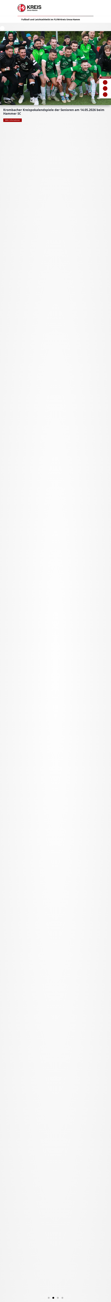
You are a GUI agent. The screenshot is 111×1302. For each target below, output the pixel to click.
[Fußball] (105, 82)
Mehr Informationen (12, 120)
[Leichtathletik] (105, 88)
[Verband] (105, 94)
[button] (49, 1298)
